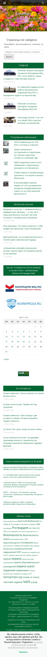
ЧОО (5, 531)
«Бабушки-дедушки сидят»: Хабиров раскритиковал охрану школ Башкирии (19, 503)
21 (29, 341)
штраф (34, 582)
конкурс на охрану (21, 546)
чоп (26, 581)
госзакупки (26, 542)
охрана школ (25, 566)
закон (36, 543)
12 (18, 336)
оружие (7, 558)
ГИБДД (5, 524)
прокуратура (10, 576)
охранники (22, 570)
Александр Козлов (10, 521)
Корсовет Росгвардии (28, 524)
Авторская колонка (23, 204)
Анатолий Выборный (28, 521)
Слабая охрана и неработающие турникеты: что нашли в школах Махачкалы (28, 175)
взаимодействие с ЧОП (19, 539)
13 (24, 336)
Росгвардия (20, 528)
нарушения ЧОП (12, 552)
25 (12, 346)
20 (24, 341)
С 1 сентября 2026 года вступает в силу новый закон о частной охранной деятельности (21, 476)
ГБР (41, 521)
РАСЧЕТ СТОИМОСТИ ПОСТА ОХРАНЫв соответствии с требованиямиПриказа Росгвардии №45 (23, 270)
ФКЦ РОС (36, 528)
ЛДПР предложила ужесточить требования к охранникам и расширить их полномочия (28, 165)
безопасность (12, 535)
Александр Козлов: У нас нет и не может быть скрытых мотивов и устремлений (30, 120)
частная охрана (12, 582)
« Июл (6, 359)
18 (12, 341)
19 (18, 341)
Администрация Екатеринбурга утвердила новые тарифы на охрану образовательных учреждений (23, 468)
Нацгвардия (7, 528)
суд (20, 577)
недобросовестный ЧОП (17, 555)
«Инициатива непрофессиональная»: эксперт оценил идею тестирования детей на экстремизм (22, 251)
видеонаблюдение (11, 542)
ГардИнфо (23, 13)
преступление (8, 574)
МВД (38, 524)
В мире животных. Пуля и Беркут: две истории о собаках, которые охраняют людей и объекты (20, 418)
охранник (9, 570)
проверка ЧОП (26, 574)
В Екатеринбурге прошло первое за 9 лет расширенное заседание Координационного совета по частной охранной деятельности (27, 188)
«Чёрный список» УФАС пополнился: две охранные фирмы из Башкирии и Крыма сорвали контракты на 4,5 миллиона (23, 484)
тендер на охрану (31, 577)
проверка (17, 574)
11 (12, 336)
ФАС (30, 528)
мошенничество (23, 548)
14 (29, 336)
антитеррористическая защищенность (22, 531)
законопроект (8, 546)
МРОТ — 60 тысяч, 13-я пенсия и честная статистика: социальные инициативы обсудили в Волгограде (23, 494)
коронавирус (34, 546)
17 (6, 341)
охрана (16, 558)
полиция (32, 571)
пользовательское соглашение (23, 647)
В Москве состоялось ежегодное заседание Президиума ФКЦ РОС (27, 106)
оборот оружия (32, 555)
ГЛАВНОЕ (23, 65)
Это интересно (23, 388)
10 (6, 336)
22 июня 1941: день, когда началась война (22, 429)
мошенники (8, 549)
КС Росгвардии (14, 524)
